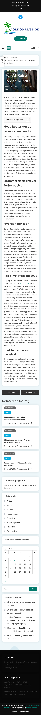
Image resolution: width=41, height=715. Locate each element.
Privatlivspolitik (23, 2)
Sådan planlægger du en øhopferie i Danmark (21, 604)
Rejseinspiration (13, 522)
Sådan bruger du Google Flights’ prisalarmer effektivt (17, 441)
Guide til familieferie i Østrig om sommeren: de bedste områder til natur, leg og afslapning (21, 620)
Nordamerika (12, 514)
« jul (5, 581)
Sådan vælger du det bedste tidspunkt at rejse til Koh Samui (20, 629)
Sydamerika (12, 531)
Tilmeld (22, 39)
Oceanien (11, 518)
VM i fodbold (24, 284)
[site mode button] (33, 48)
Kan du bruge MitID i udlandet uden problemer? (18, 464)
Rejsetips (7, 412)
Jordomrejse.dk (28, 86)
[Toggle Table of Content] (26, 119)
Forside (14, 2)
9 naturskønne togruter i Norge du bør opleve (21, 637)
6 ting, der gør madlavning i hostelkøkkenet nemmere (15, 418)
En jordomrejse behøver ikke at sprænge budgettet (20, 611)
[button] (2, 62)
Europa (10, 509)
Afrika (9, 501)
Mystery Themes (31, 707)
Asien (9, 505)
